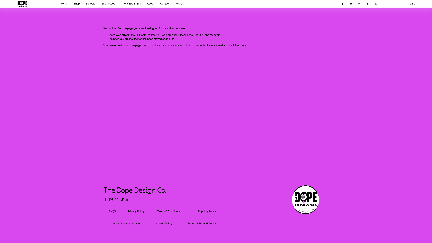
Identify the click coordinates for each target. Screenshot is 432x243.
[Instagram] (351, 4)
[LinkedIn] (376, 4)
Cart (412, 3)
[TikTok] (367, 4)
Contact (165, 3)
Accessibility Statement (126, 223)
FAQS (112, 211)
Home (64, 3)
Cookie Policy (164, 223)
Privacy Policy (135, 211)
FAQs (179, 3)
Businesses (108, 3)
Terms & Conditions (169, 211)
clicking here (152, 45)
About (150, 3)
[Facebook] (342, 4)
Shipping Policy (206, 211)
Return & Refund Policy (202, 223)
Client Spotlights (131, 3)
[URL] (359, 4)
